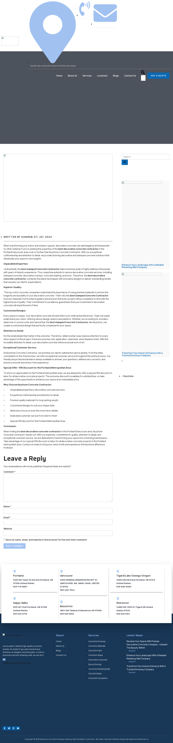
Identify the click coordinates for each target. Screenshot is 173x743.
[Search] (125, 162)
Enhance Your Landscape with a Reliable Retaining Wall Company (143, 266)
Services (87, 75)
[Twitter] (9, 728)
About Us (72, 75)
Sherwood (122, 602)
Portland (18, 575)
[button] (143, 72)
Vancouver (66, 575)
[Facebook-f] (4, 728)
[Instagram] (13, 728)
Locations (102, 75)
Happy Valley (20, 602)
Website (8, 528)
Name (7, 506)
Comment (9, 471)
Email (7, 517)
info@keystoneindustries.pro (16, 663)
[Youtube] (18, 728)
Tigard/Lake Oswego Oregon (133, 575)
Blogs (116, 75)
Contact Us (130, 75)
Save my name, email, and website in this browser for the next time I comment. (46, 539)
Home (59, 75)
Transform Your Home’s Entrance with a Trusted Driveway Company (142, 354)
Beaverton (66, 606)
